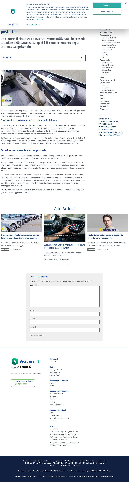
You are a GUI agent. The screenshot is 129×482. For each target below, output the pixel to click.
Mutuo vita (54, 396)
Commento (34, 285)
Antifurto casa (105, 30)
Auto (102, 58)
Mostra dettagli (31, 25)
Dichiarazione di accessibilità (45, 477)
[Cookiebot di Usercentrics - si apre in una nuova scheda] (13, 24)
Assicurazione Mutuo (109, 45)
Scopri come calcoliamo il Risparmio (102, 477)
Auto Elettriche (107, 63)
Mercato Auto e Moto (108, 93)
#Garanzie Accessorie (107, 127)
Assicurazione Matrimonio (111, 43)
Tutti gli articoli (56, 369)
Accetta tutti (107, 5)
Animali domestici (56, 405)
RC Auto (104, 53)
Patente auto (105, 107)
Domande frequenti (107, 80)
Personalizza (105, 11)
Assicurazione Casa (108, 40)
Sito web (33, 327)
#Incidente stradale (106, 129)
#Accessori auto (105, 119)
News (102, 99)
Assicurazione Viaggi (109, 48)
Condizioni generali (82, 477)
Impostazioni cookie (28, 477)
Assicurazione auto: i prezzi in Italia (63, 434)
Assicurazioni (105, 35)
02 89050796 (75, 465)
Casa (52, 413)
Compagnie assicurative (59, 445)
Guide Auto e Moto (108, 68)
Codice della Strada (108, 65)
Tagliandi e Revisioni (108, 91)
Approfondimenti (106, 33)
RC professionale (56, 394)
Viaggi (52, 399)
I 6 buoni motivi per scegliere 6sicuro (64, 431)
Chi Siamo (54, 429)
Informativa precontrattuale (65, 477)
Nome (32, 311)
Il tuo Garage (105, 83)
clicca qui (39, 19)
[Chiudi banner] (126, 3)
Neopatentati (106, 70)
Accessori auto (51, 259)
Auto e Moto (105, 60)
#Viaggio (117, 135)
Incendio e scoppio (57, 415)
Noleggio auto (106, 73)
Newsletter (104, 101)
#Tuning (110, 135)
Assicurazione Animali (109, 38)
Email (32, 319)
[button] (2, 238)
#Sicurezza (102, 135)
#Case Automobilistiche (108, 121)
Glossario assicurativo (58, 440)
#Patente (119, 132)
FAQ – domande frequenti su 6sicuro (64, 437)
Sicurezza (104, 109)
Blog (102, 78)
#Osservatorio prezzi (106, 132)
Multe (104, 86)
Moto (102, 96)
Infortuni (53, 402)
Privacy (17, 477)
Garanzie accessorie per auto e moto (64, 442)
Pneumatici (105, 88)
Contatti (53, 361)
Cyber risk (53, 421)
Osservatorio (105, 104)
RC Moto (105, 55)
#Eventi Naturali (105, 124)
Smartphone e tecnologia (59, 418)
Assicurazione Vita (108, 50)
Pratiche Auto (106, 75)
